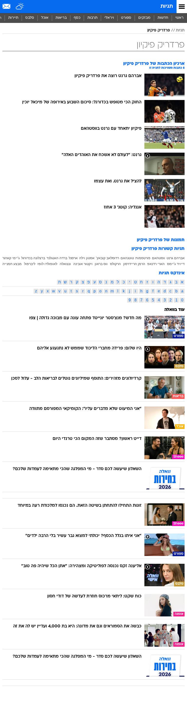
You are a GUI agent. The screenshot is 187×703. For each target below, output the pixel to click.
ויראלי (109, 18)
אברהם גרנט (176, 258)
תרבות (92, 18)
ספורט (126, 18)
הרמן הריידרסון (134, 264)
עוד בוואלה (174, 310)
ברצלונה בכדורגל (33, 258)
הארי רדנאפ (156, 264)
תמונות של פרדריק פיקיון (161, 240)
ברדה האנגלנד (57, 258)
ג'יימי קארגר (11, 258)
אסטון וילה (86, 258)
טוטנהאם (127, 258)
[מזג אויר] (20, 6)
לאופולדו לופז (47, 264)
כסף (77, 18)
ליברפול (29, 264)
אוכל (44, 18)
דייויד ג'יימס (176, 264)
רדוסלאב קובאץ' (107, 258)
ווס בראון (101, 264)
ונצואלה (65, 264)
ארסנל (73, 258)
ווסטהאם (158, 258)
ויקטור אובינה (83, 264)
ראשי (179, 18)
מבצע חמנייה (12, 264)
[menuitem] (163, 18)
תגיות (166, 6)
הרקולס (115, 264)
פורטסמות (142, 258)
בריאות (61, 18)
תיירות (13, 18)
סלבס (29, 18)
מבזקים (144, 18)
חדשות (163, 18)
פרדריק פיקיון (158, 30)
